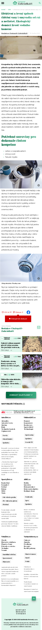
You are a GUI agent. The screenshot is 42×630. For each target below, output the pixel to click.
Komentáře (28, 423)
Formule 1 (5, 485)
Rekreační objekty (31, 489)
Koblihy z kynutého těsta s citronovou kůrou (31, 576)
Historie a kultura (8, 542)
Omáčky (27, 542)
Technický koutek (8, 429)
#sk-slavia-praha (9, 497)
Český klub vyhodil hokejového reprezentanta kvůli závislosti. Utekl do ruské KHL (9, 514)
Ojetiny (4, 425)
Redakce (21, 612)
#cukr (27, 561)
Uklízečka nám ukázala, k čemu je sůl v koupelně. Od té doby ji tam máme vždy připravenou (11, 383)
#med (27, 558)
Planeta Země (6, 544)
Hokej (3, 489)
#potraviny (29, 435)
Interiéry (27, 485)
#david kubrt (7, 439)
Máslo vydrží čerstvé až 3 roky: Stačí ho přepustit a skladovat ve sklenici (31, 528)
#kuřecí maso (30, 554)
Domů (3, 9)
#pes (27, 500)
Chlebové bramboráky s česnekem (29, 569)
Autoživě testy (7, 423)
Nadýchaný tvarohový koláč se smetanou (31, 584)
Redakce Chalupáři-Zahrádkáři (14, 33)
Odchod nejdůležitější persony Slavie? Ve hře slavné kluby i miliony (9, 524)
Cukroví (27, 540)
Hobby (26, 483)
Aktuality (5, 421)
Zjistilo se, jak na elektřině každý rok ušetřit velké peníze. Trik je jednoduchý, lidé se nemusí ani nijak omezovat (31, 468)
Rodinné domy (29, 491)
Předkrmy (28, 544)
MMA (3, 491)
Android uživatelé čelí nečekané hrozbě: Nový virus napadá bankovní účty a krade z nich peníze (9, 571)
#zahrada (28, 497)
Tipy (9, 9)
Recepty (27, 546)
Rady (3, 427)
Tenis (3, 493)
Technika (4, 548)
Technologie (28, 429)
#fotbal (5, 504)
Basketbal (5, 483)
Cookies (21, 614)
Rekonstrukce (29, 487)
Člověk (3, 540)
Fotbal (3, 487)
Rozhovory (28, 425)
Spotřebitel (28, 427)
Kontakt (21, 610)
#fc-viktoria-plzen (10, 501)
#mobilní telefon (9, 554)
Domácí (27, 421)
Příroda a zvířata (8, 546)
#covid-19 (29, 442)
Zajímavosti (6, 431)
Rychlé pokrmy (29, 548)
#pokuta (6, 443)
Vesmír (4, 550)
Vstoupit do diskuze (18, 319)
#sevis (5, 435)
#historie (6, 562)
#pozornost (7, 558)
